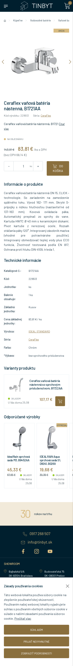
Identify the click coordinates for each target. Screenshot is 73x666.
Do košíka (58, 168)
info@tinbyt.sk (39, 542)
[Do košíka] (60, 401)
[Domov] (5, 20)
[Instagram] (37, 551)
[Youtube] (50, 551)
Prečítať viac (22, 618)
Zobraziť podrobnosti (36, 653)
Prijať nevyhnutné (36, 641)
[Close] (67, 586)
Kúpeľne (18, 20)
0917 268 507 (39, 534)
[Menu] (6, 6)
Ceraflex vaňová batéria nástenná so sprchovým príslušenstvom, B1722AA (45, 384)
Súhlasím (36, 629)
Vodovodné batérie (40, 20)
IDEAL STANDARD (39, 331)
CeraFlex (46, 115)
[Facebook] (23, 551)
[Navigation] (3, 61)
